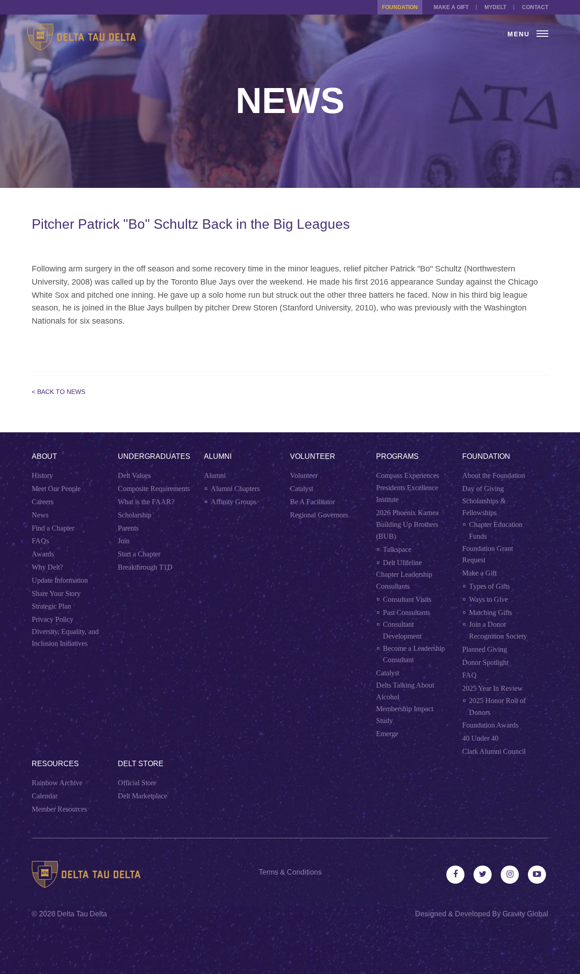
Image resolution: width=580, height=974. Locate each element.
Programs (397, 456)
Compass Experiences (407, 475)
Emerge (387, 734)
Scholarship (134, 515)
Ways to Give (488, 599)
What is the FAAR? (146, 502)
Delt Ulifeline (402, 562)
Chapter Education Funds (495, 530)
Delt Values (134, 475)
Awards (43, 554)
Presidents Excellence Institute (407, 493)
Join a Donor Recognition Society (498, 630)
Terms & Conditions (290, 872)
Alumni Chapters (235, 488)
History (42, 475)
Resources (55, 763)
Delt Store (141, 763)
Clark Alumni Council (494, 751)
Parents (128, 528)
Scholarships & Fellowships (484, 507)
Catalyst (301, 488)
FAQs (40, 541)
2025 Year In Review (492, 688)
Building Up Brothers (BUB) (407, 530)
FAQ (469, 675)
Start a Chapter (139, 554)
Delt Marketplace (142, 796)
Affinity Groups (233, 502)
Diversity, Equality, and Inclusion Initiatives (65, 637)
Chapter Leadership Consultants (404, 580)
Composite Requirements (154, 488)
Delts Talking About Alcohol (405, 691)
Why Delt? (47, 567)
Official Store (137, 783)
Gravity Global (525, 914)
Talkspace (397, 549)
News (40, 515)
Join (124, 541)
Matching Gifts (490, 612)
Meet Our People (56, 488)
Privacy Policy (52, 619)
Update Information (60, 580)
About (44, 456)
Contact (535, 7)
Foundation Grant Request (487, 554)
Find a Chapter (53, 528)
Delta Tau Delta (82, 914)
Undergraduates (154, 456)
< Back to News (58, 391)
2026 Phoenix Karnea (407, 513)
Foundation (400, 7)
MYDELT (495, 7)
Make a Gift (451, 7)
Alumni (218, 456)
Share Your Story (56, 593)
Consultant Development (402, 630)
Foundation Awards (490, 725)
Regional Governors (319, 515)
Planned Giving (484, 649)
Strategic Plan (51, 606)
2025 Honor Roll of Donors (497, 706)
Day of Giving (483, 488)
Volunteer (312, 456)
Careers (42, 502)
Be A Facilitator (312, 502)
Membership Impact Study (404, 714)
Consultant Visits (407, 599)
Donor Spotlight (485, 662)
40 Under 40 (480, 738)
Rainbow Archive (57, 783)
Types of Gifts (489, 586)
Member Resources (59, 809)
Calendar (45, 796)
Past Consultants (406, 612)
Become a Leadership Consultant (414, 654)
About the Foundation (493, 475)
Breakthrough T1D (145, 567)
